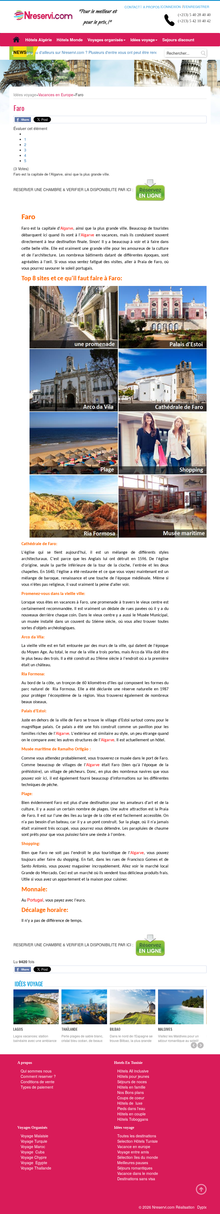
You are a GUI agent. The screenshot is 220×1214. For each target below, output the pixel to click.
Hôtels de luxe (129, 1103)
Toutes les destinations (136, 1135)
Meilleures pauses (132, 1162)
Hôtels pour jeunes (133, 1076)
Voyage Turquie (34, 1141)
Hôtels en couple (131, 1113)
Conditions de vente (37, 1081)
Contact (132, 7)
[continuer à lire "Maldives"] (86, 1006)
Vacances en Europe (55, 94)
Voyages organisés (105, 40)
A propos (151, 7)
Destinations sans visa (136, 1178)
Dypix (202, 1207)
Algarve (66, 228)
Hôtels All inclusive (133, 1071)
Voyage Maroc (33, 1146)
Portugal (35, 900)
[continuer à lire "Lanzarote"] (37, 1006)
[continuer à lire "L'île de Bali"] (182, 1006)
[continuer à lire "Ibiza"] (134, 1006)
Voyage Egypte (34, 1162)
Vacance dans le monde (137, 1173)
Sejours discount (178, 40)
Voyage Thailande (36, 1168)
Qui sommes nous (36, 1071)
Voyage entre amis (133, 1152)
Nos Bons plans (130, 1092)
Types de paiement (37, 1087)
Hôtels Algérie (38, 40)
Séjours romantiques (134, 1168)
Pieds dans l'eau (131, 1108)
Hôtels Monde (70, 40)
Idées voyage (142, 40)
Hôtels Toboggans (132, 1119)
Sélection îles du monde (137, 1157)
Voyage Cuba (33, 1152)
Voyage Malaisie (34, 1135)
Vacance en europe (134, 1146)
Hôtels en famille (131, 1087)
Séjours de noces (132, 1081)
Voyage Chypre (34, 1157)
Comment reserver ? (38, 1076)
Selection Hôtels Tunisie (137, 1141)
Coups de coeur (130, 1097)
